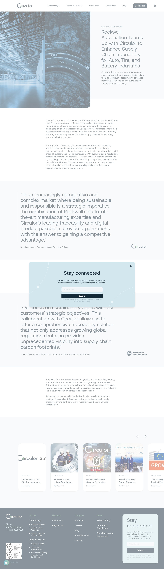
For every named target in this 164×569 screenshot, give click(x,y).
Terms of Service (81, 301)
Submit (82, 296)
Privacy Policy (98, 299)
